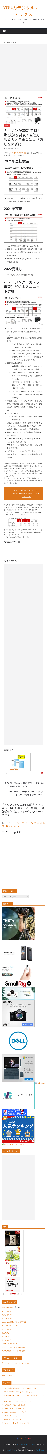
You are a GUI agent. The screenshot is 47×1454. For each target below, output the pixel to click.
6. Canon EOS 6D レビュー (11, 1416)
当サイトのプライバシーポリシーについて (16, 1363)
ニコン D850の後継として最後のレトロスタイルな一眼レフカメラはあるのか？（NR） (23, 793)
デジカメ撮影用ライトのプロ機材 (13, 1351)
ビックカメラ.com (8, 1308)
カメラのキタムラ (8, 1315)
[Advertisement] (23, 67)
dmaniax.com (7, 1375)
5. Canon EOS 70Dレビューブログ (14, 1412)
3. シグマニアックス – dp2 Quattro (14, 1405)
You (18, 149)
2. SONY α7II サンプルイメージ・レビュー (16, 1401)
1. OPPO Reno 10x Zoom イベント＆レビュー (17, 1392)
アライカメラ (6, 1329)
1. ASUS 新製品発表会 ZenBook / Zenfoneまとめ (19, 1388)
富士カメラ (5, 1333)
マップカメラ (6, 1311)
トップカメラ (7, 1340)
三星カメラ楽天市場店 (9, 1344)
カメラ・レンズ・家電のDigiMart (13, 1347)
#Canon (7, 125)
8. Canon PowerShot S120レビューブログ (16, 1423)
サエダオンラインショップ (11, 1326)
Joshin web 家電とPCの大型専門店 (14, 1322)
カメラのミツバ (7, 1318)
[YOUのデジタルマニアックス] (4, 31)
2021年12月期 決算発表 (18, 153)
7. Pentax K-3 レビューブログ (12, 1419)
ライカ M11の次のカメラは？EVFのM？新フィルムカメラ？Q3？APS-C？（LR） (24, 784)
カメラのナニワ (7, 1336)
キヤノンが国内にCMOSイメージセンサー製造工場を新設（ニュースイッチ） (26, 493)
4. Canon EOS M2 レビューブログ (13, 1408)
